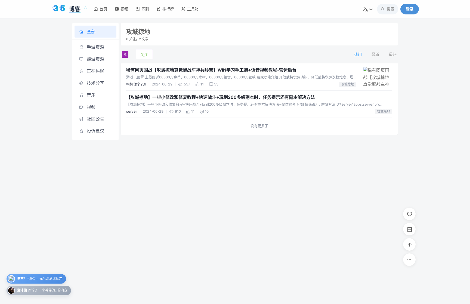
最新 (375, 54)
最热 (393, 54)
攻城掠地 (347, 84)
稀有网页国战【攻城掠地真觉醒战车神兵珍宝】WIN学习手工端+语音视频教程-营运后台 (211, 70)
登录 (409, 9)
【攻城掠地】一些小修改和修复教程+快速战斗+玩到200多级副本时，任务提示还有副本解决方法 (220, 97)
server (131, 111)
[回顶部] (409, 244)
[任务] (409, 229)
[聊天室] (409, 214)
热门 (358, 54)
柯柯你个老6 (136, 84)
